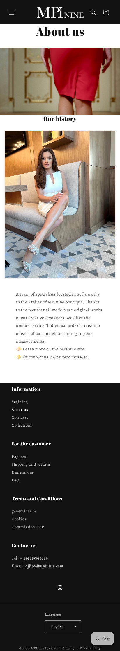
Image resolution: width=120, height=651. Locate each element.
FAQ (16, 480)
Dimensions (23, 472)
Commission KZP (28, 527)
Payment (20, 456)
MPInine (37, 648)
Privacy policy (90, 648)
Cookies (19, 519)
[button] (11, 12)
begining (20, 401)
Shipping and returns (31, 464)
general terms (24, 511)
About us (20, 409)
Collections (22, 425)
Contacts (20, 417)
